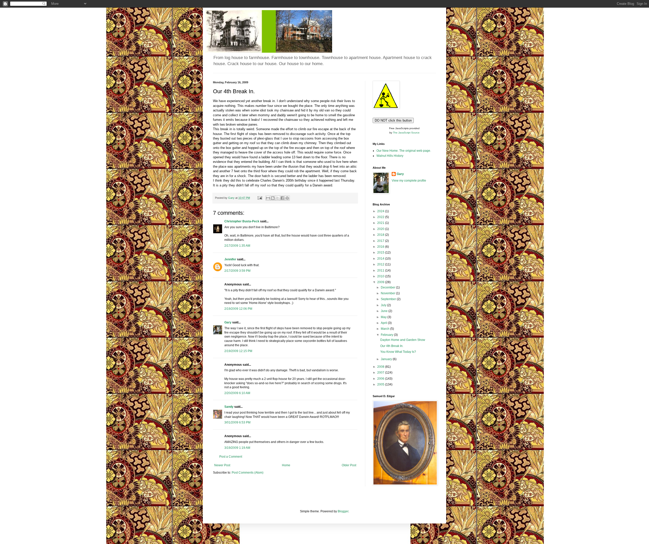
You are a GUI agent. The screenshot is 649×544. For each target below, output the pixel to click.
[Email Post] (259, 197)
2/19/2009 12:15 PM (238, 351)
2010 (381, 276)
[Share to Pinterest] (287, 198)
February (387, 335)
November (388, 293)
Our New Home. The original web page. (403, 150)
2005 (381, 384)
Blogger (343, 511)
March (385, 329)
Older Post (349, 465)
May (384, 317)
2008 (381, 366)
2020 (381, 229)
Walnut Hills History (389, 156)
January (387, 359)
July (384, 305)
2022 (381, 217)
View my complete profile (409, 180)
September (389, 299)
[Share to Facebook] (282, 198)
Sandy (228, 407)
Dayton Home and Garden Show (402, 340)
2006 (381, 378)
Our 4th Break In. (391, 346)
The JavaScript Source (406, 132)
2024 (381, 211)
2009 (381, 282)
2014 (381, 258)
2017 (381, 241)
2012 (381, 264)
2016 (381, 246)
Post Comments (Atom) (247, 472)
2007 (381, 372)
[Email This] (268, 198)
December (388, 287)
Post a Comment (230, 456)
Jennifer (230, 259)
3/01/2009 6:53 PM (237, 422)
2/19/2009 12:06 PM (238, 308)
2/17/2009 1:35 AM (237, 245)
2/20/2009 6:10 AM (237, 393)
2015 (381, 252)
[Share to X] (277, 198)
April (384, 323)
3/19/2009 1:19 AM (237, 448)
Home (286, 465)
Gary (227, 322)
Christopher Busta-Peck (241, 221)
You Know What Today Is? (398, 352)
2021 (381, 223)
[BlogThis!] (272, 198)
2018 (381, 235)
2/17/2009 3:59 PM (237, 271)
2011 (381, 270)
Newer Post (222, 465)
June (384, 311)
